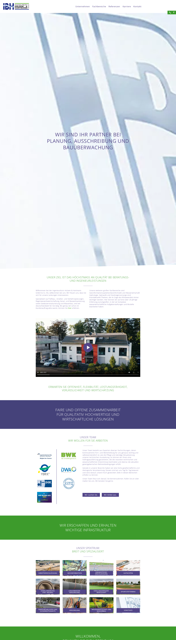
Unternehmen (82, 6)
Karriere (127, 6)
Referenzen (114, 6)
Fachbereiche (99, 6)
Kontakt (137, 6)
